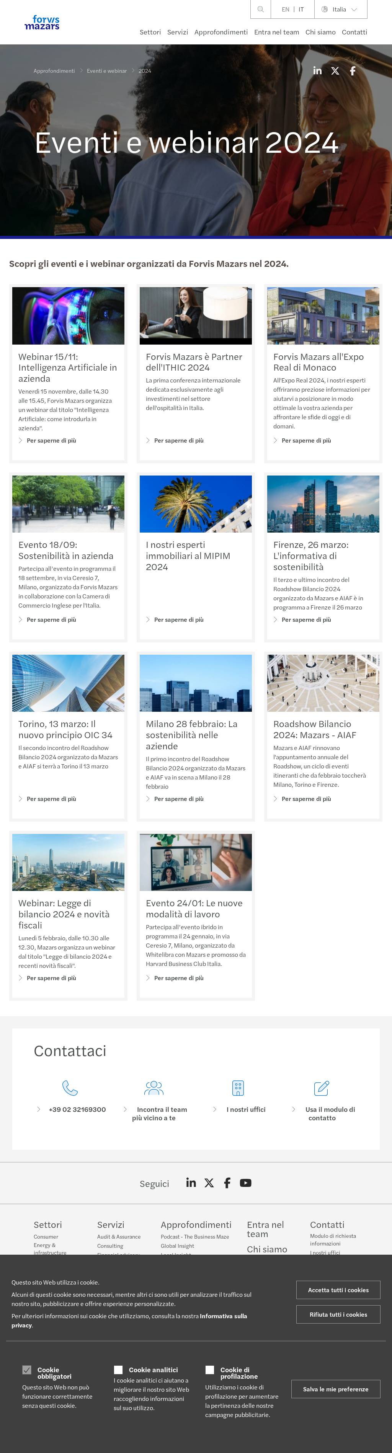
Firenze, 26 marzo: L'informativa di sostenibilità (311, 555)
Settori (150, 31)
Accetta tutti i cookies (338, 1289)
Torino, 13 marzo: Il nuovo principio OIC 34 (65, 729)
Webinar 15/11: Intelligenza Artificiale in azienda (67, 367)
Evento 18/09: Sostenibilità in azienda (66, 550)
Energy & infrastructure (50, 1248)
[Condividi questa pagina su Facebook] (352, 70)
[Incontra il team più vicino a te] (154, 1101)
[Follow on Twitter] (209, 1183)
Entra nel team (276, 31)
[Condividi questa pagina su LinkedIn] (317, 70)
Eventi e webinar (107, 70)
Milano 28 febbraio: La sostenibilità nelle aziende (192, 734)
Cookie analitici (153, 1369)
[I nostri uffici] (238, 1101)
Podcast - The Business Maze (195, 1236)
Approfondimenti (221, 31)
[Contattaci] (70, 1101)
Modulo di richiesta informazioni (333, 1239)
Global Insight (177, 1245)
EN (285, 9)
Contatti (355, 31)
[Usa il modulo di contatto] (322, 1101)
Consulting (110, 1245)
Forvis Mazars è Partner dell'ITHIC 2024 (194, 362)
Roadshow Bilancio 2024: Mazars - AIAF (314, 729)
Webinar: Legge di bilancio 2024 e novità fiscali (64, 913)
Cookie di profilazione (239, 1372)
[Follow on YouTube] (245, 1183)
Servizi (177, 31)
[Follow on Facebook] (227, 1183)
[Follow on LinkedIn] (191, 1183)
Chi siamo (320, 31)
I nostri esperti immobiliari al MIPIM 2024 (188, 555)
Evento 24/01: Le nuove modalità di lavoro (194, 908)
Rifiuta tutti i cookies (338, 1314)
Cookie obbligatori (55, 1372)
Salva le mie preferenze (336, 1388)
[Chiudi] (384, 29)
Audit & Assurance (119, 1236)
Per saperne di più (51, 440)
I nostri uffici (325, 1252)
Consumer (46, 1236)
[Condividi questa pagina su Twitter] (335, 70)
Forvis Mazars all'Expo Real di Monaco (318, 362)
